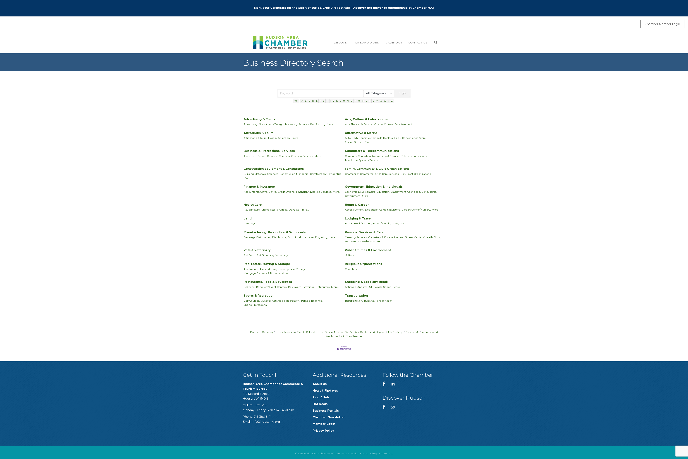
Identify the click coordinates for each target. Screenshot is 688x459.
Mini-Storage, (298, 269)
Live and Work (367, 42)
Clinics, (283, 209)
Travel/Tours (399, 223)
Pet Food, (250, 255)
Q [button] (359, 101)
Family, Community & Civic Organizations (377, 168)
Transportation (356, 295)
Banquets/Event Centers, (271, 286)
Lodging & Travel (358, 218)
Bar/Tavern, (295, 286)
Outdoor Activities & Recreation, (280, 300)
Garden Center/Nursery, (416, 209)
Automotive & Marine (361, 133)
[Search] (434, 42)
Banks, (262, 156)
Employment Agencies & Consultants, (414, 191)
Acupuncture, (252, 209)
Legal (248, 218)
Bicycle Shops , (383, 286)
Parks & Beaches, (311, 300)
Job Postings (395, 332)
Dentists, (294, 209)
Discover (341, 42)
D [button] (313, 101)
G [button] (323, 101)
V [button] (377, 101)
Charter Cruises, (383, 124)
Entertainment (403, 124)
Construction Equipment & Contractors (274, 168)
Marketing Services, (297, 124)
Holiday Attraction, (279, 137)
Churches (351, 269)
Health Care (253, 204)
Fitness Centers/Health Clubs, (423, 237)
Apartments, (251, 269)
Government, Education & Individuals (374, 186)
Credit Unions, (286, 191)
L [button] (340, 101)
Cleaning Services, (302, 156)
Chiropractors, (269, 209)
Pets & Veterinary (257, 250)
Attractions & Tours (258, 133)
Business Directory (261, 332)
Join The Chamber (352, 336)
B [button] (306, 101)
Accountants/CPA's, (255, 191)
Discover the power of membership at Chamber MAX (393, 7)
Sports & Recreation (259, 295)
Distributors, (279, 237)
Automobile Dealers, (380, 137)
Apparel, (362, 286)
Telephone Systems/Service (362, 160)
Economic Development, (360, 191)
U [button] (373, 101)
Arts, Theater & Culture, (359, 124)
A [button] (302, 101)
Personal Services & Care (364, 232)
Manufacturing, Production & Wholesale (275, 232)
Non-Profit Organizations (415, 173)
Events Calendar (307, 332)
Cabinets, (272, 173)
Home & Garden (357, 204)
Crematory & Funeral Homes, (385, 237)
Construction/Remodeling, (326, 173)
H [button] (327, 101)
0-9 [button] (296, 101)
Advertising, (251, 124)
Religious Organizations (363, 264)
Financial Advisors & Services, (314, 191)
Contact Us (417, 42)
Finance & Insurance (259, 186)
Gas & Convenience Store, (410, 137)
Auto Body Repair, (356, 137)
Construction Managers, (294, 173)
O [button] (351, 101)
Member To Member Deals (350, 332)
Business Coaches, (278, 156)
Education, (383, 191)
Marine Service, (354, 142)
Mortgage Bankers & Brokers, (262, 273)
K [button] (337, 101)
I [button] (330, 101)
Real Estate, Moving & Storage (267, 264)
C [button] (309, 101)
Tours (294, 137)
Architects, (250, 156)
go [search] (404, 93)
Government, (353, 195)
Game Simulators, (389, 209)
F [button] (320, 101)
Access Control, (354, 209)
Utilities (349, 255)
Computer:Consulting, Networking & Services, (373, 156)
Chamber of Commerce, (359, 173)
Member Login (324, 424)
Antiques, (350, 286)
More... (331, 124)
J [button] (333, 101)
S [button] (366, 101)
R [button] (363, 101)
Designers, (371, 209)
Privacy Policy (323, 430)
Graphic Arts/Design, (271, 124)
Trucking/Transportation (378, 300)
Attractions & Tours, (255, 137)
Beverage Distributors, (257, 237)
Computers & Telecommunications (372, 151)
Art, (371, 286)
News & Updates (325, 390)
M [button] (344, 101)
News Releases (285, 332)
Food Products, (297, 237)
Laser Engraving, (318, 237)
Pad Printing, (318, 124)
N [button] (348, 101)
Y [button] (388, 101)
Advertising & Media (259, 119)
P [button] (355, 101)
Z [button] (392, 101)
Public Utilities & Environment (368, 250)
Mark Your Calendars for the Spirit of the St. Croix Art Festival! (302, 7)
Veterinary (282, 255)
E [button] (316, 101)
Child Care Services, (387, 173)
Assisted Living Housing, (274, 269)
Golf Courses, (252, 300)
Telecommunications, (414, 156)
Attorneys (249, 223)
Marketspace (377, 332)
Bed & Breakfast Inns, (358, 223)
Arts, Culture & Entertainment (368, 119)
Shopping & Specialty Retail (366, 282)
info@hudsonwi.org (266, 421)
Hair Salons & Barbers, (358, 241)
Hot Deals (325, 332)
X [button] (385, 101)
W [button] (381, 101)
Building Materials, (255, 173)
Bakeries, (249, 286)
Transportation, (354, 300)
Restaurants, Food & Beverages (268, 282)
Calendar (394, 42)
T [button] (369, 101)
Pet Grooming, (265, 255)
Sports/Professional (255, 304)
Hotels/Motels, (382, 223)
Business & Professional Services (269, 151)
